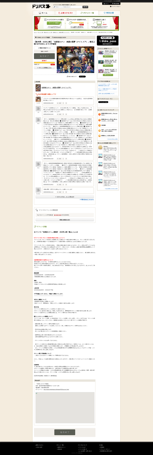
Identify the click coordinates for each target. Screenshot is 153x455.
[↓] (66, 103)
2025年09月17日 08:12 (48, 184)
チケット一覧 (87, 13)
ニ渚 (38, 112)
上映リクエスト (65, 13)
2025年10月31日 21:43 (48, 114)
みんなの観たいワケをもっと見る (112, 188)
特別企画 (109, 13)
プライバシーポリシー (105, 449)
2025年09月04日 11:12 (48, 191)
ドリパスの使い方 (83, 449)
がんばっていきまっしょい (109, 154)
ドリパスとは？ (108, 0)
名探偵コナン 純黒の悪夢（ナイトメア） (57, 88)
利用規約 (102, 447)
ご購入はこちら (108, 56)
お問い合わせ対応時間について (106, 93)
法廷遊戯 (103, 125)
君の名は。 (106, 146)
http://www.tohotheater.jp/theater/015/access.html (56, 389)
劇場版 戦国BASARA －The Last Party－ (109, 114)
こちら (74, 232)
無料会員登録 (116, 3)
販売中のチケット (62, 447)
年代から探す (39, 447)
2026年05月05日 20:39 (48, 102)
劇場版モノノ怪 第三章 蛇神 (108, 135)
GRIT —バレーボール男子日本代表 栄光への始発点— (109, 130)
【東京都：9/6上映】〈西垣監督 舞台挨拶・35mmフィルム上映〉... (110, 62)
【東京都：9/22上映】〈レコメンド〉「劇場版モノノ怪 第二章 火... (110, 71)
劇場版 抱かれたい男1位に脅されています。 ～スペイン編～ (109, 120)
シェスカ (38, 102)
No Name (38, 193)
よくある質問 (117, 0)
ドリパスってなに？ (116, 6)
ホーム (43, 13)
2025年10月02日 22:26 (48, 158)
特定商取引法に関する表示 (106, 451)
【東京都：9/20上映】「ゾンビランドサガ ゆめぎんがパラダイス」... (110, 52)
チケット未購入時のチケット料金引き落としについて (107, 89)
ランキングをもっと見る (113, 138)
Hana (38, 123)
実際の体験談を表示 (65, 219)
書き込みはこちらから (87, 199)
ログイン (107, 3)
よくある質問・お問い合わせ (85, 451)
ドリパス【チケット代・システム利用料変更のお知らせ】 (107, 85)
